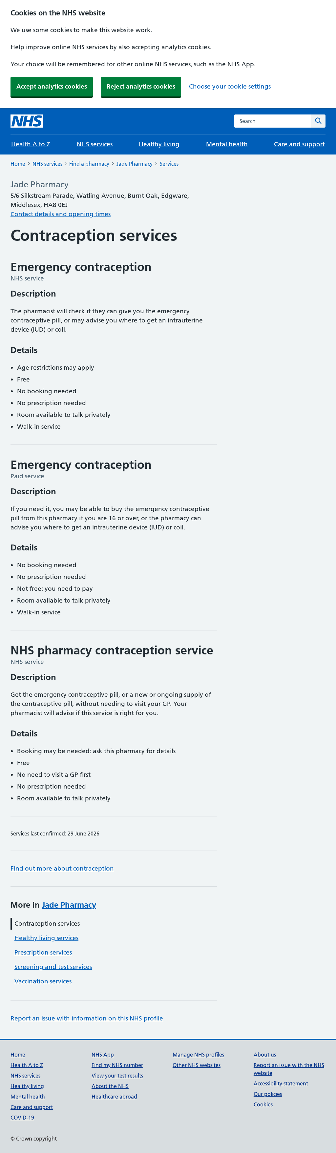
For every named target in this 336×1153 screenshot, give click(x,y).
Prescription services (43, 952)
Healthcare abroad (114, 1096)
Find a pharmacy (89, 163)
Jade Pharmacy (134, 163)
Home (17, 163)
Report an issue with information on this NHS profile (86, 1018)
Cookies (263, 1104)
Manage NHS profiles (198, 1054)
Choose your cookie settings (230, 86)
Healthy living (159, 144)
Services (169, 163)
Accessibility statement (281, 1083)
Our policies (268, 1094)
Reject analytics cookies (141, 86)
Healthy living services (46, 938)
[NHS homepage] (26, 121)
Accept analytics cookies (51, 86)
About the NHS (110, 1086)
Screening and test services (53, 967)
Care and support (299, 144)
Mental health (227, 144)
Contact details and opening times (60, 214)
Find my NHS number (117, 1065)
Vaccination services (43, 981)
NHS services (95, 144)
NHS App (103, 1054)
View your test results (117, 1075)
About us (265, 1054)
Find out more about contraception (62, 868)
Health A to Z (30, 144)
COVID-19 (22, 1117)
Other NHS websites (196, 1065)
